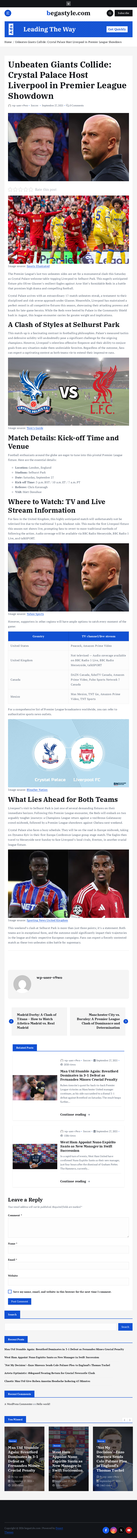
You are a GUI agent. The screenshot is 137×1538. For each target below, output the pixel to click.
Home (8, 42)
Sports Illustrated (38, 266)
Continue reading (73, 1114)
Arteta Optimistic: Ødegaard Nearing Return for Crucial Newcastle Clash (49, 1373)
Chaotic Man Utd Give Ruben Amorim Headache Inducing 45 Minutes (47, 1381)
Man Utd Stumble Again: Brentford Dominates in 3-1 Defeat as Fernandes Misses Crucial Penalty (64, 1349)
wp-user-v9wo (20, 105)
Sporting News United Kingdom (47, 920)
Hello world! (43, 1404)
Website (13, 1275)
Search (12, 1314)
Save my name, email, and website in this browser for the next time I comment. (62, 1291)
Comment (15, 1215)
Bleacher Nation (37, 790)
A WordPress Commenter (18, 1404)
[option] (24, 1459)
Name (12, 1243)
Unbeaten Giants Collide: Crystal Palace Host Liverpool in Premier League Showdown (68, 42)
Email (12, 1259)
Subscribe (123, 13)
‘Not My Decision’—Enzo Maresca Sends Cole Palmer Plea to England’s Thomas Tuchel (57, 1365)
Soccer (35, 105)
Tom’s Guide (35, 428)
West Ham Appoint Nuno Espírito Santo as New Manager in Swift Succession (51, 1357)
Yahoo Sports (35, 614)
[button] (124, 1420)
